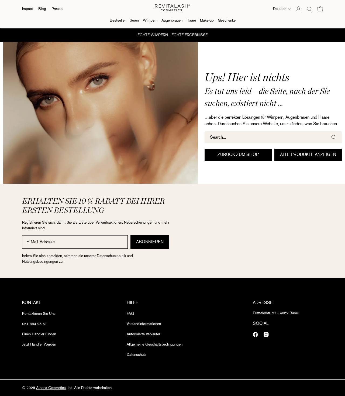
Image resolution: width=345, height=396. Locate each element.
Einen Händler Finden (39, 334)
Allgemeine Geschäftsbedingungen (154, 344)
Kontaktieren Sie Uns (39, 313)
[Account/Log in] (298, 9)
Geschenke (227, 20)
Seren (134, 20)
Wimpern (150, 20)
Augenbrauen (171, 20)
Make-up (207, 20)
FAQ (130, 313)
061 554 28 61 (34, 324)
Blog (42, 8)
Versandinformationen (144, 324)
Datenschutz (136, 354)
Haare (191, 20)
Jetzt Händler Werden (39, 344)
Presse (57, 8)
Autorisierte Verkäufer (143, 334)
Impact (27, 8)
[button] (320, 9)
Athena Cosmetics (51, 387)
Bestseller (118, 20)
